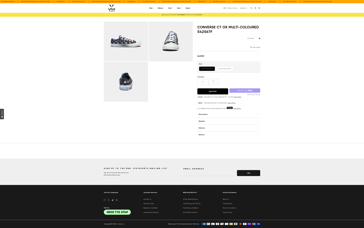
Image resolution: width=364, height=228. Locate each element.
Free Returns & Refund (190, 208)
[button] (151, 8)
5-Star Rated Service (190, 199)
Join (248, 173)
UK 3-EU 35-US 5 (208, 69)
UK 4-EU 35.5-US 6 (225, 69)
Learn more (231, 103)
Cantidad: (200, 77)
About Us (226, 199)
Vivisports (120, 224)
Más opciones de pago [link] (253, 94)
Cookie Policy (227, 203)
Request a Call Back (151, 208)
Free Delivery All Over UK (192, 203)
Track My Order (149, 203)
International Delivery (151, 212)
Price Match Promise (190, 212)
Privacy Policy (227, 212)
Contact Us (147, 199)
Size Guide (256, 47)
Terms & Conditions (229, 208)
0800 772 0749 (117, 212)
